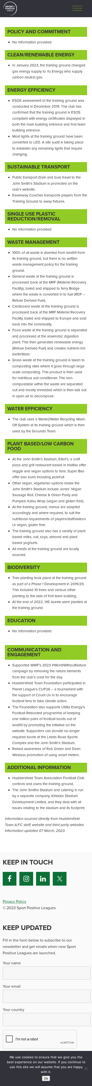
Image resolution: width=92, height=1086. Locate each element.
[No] (85, 1068)
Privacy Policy (14, 901)
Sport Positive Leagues (10, 8)
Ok (46, 1078)
